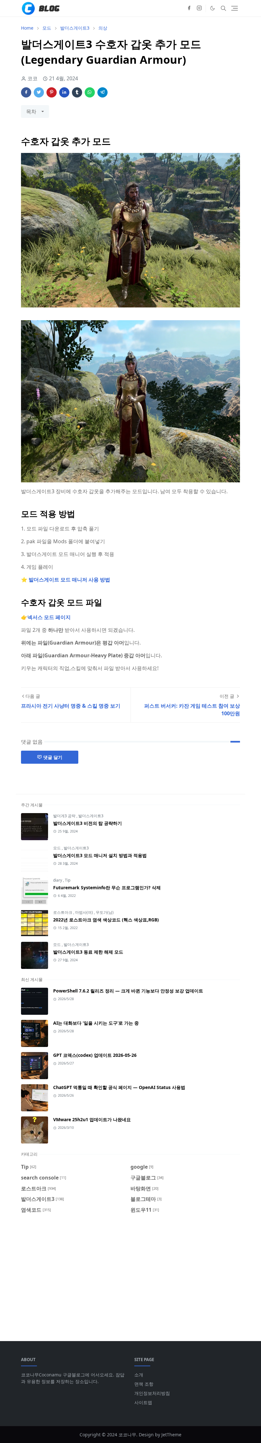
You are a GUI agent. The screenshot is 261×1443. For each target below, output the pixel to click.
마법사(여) (84, 912)
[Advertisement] (130, 1273)
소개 (138, 1375)
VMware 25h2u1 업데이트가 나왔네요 (92, 1119)
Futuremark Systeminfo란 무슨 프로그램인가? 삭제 (107, 887)
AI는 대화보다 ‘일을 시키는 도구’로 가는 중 (96, 1023)
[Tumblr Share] (77, 92)
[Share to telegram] (102, 92)
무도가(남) (105, 912)
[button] (212, 8)
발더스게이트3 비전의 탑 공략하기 (87, 823)
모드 (57, 848)
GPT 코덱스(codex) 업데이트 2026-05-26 (95, 1055)
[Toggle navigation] (234, 8)
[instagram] (199, 8)
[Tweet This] (39, 92)
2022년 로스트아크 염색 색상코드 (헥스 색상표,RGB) (106, 920)
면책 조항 (143, 1384)
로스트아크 (63, 912)
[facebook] (189, 8)
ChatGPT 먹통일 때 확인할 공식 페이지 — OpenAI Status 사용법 (119, 1087)
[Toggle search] (223, 8)
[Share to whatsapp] (90, 92)
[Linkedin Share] (64, 92)
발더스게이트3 (90, 816)
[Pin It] (51, 92)
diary (58, 880)
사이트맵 (143, 1402)
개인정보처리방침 (152, 1393)
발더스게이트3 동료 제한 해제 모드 (88, 952)
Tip (67, 880)
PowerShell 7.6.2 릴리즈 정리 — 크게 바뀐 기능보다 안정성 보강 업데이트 (128, 991)
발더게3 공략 (64, 816)
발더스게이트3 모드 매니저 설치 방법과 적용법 (100, 855)
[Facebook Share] (26, 92)
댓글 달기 (52, 757)
